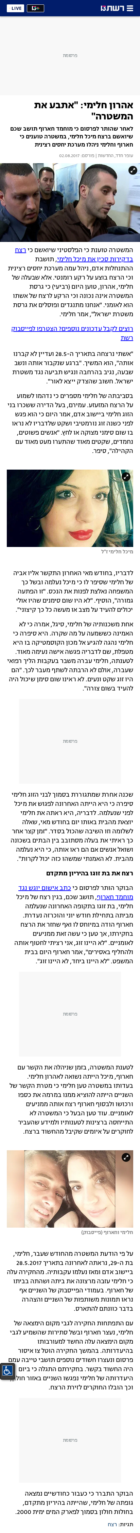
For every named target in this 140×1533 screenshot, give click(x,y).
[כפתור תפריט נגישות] (7, 1370)
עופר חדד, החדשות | (113, 156)
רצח (112, 1524)
